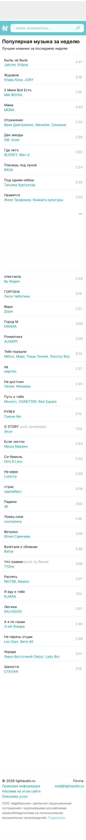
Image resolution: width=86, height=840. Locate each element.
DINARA (10, 326)
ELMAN (10, 596)
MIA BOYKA (13, 95)
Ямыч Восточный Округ (23, 656)
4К (6, 506)
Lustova (10, 476)
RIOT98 (10, 581)
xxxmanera (13, 521)
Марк (20, 356)
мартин (10, 371)
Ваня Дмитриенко (19, 125)
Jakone (10, 65)
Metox (9, 356)
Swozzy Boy (60, 356)
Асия (15, 140)
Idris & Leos (13, 461)
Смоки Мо (12, 416)
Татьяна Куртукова (19, 185)
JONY (29, 80)
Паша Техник (37, 356)
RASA (8, 170)
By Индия (12, 281)
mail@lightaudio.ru (69, 786)
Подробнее (56, 818)
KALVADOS (13, 611)
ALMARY (11, 341)
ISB (6, 140)
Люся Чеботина (17, 296)
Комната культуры (48, 200)
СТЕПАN (11, 671)
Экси (8, 431)
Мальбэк (42, 125)
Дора (8, 311)
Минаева (23, 386)
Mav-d (24, 155)
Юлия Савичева (17, 536)
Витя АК (26, 641)
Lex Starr (11, 641)
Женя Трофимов (17, 200)
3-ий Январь (14, 626)
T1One (9, 566)
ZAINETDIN (28, 401)
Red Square (47, 401)
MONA (9, 110)
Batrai (8, 551)
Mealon (23, 581)
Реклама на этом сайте (21, 791)
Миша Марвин (16, 446)
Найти (78, 28)
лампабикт (13, 491)
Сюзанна (59, 125)
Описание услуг (15, 796)
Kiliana (23, 65)
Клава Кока (13, 80)
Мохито (10, 401)
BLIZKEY (10, 155)
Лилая (9, 386)
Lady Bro (52, 656)
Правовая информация (21, 786)
